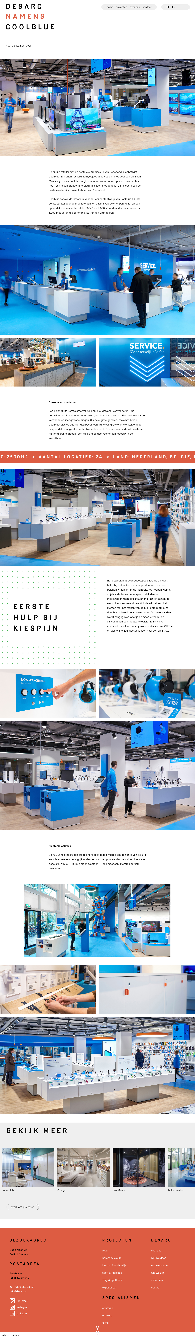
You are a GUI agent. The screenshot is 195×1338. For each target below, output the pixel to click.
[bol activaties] (127, 1186)
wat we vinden (160, 1265)
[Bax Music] (72, 1186)
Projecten (121, 7)
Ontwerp (107, 1315)
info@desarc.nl (18, 1291)
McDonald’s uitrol (167, 1190)
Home (110, 7)
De (25, 7)
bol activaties (109, 1190)
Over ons (135, 7)
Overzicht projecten (22, 1207)
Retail (105, 1250)
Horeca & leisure (111, 1258)
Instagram (22, 1307)
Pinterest (22, 1301)
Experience (108, 1287)
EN (173, 7)
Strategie (107, 1308)
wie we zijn (158, 1273)
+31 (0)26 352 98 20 (22, 1287)
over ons (156, 1250)
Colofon (16, 1335)
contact (155, 1287)
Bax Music (52, 1190)
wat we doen (158, 1258)
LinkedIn (22, 1313)
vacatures (157, 1280)
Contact (147, 7)
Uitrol (105, 1323)
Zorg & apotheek (112, 1280)
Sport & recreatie (112, 1273)
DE (168, 7)
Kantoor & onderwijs (114, 1265)
